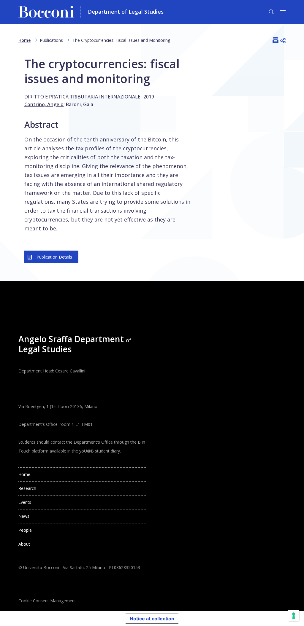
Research (27, 488)
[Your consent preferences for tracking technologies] (293, 615)
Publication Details (54, 257)
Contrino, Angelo (44, 104)
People (25, 530)
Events (24, 502)
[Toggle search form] (271, 11)
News (23, 516)
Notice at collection (152, 619)
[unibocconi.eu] (49, 12)
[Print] (275, 40)
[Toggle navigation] (283, 11)
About (24, 544)
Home (24, 40)
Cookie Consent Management (47, 600)
